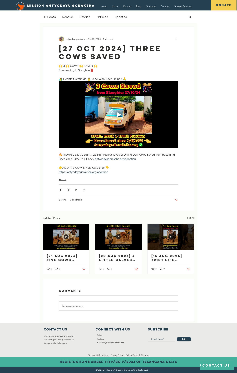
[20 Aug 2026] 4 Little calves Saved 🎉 (117, 258)
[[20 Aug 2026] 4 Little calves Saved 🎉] (118, 237)
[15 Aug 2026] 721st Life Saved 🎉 (166, 258)
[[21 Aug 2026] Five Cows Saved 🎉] (66, 237)
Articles (102, 17)
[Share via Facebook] (60, 189)
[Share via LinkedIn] (76, 189)
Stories (84, 17)
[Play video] (118, 114)
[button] (183, 6)
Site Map (145, 355)
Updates (120, 17)
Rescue (67, 17)
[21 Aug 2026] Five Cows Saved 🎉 (62, 258)
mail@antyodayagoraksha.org (110, 342)
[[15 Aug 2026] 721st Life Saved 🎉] (171, 237)
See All (190, 217)
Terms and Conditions (98, 355)
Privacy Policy (117, 355)
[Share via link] (84, 189)
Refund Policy (132, 355)
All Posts (49, 17)
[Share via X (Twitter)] (68, 189)
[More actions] (176, 39)
